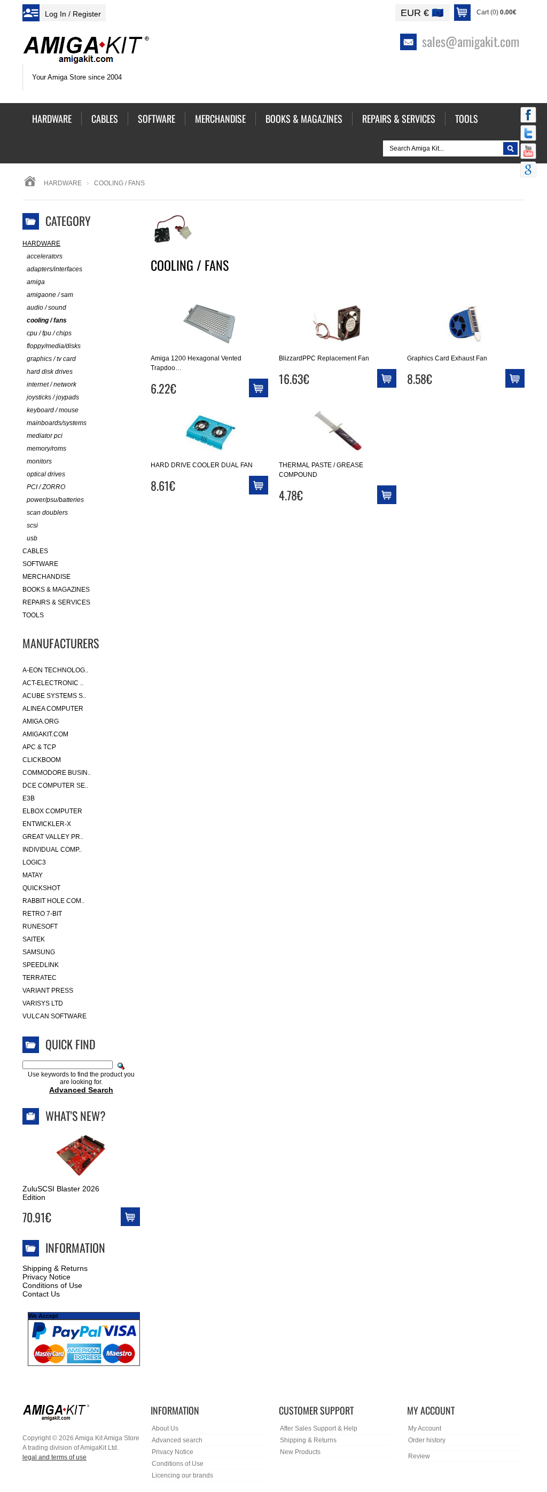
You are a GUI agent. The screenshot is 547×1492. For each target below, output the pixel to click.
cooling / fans (47, 320)
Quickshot (41, 888)
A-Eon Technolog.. (55, 670)
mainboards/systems (57, 423)
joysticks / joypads (53, 397)
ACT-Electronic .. (52, 683)
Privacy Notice (46, 1277)
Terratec (39, 977)
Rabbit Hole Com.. (53, 901)
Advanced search (177, 1440)
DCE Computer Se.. (55, 785)
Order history (427, 1440)
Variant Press (47, 990)
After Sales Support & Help (318, 1428)
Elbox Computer (52, 811)
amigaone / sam (50, 295)
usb (32, 538)
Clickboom (41, 760)
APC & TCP (39, 747)
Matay (32, 875)
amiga (36, 282)
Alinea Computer (52, 708)
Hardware (63, 183)
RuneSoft (40, 926)
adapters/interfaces (54, 269)
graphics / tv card (51, 359)
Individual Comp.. (52, 849)
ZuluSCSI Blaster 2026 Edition (60, 1193)
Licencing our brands (182, 1475)
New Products (300, 1452)
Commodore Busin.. (56, 772)
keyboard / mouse (53, 410)
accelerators (44, 256)
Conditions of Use (52, 1285)
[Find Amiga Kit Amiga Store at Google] (528, 170)
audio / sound (46, 307)
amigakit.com (45, 734)
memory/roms (46, 448)
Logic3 (34, 862)
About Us (165, 1428)
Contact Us (41, 1294)
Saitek (33, 939)
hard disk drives (50, 371)
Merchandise (46, 576)
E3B (28, 798)
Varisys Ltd (42, 1003)
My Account (424, 1428)
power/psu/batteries (55, 500)
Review (419, 1456)
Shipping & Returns (55, 1268)
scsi (32, 525)
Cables (35, 551)
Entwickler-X (46, 824)
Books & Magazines (56, 589)
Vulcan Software (54, 1016)
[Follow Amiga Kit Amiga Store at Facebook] (528, 116)
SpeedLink (40, 965)
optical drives (46, 474)
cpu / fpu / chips (49, 333)
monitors (39, 461)
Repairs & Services (56, 602)
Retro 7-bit (42, 913)
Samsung (38, 952)
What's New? (75, 1115)
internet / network (51, 384)
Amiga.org (40, 721)
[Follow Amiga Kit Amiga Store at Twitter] (528, 134)
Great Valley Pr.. (52, 837)
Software (40, 564)
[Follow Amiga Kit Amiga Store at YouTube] (528, 152)
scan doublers (47, 512)
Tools (33, 615)
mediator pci (44, 435)
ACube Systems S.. (54, 696)
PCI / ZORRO (46, 487)
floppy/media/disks (54, 346)
